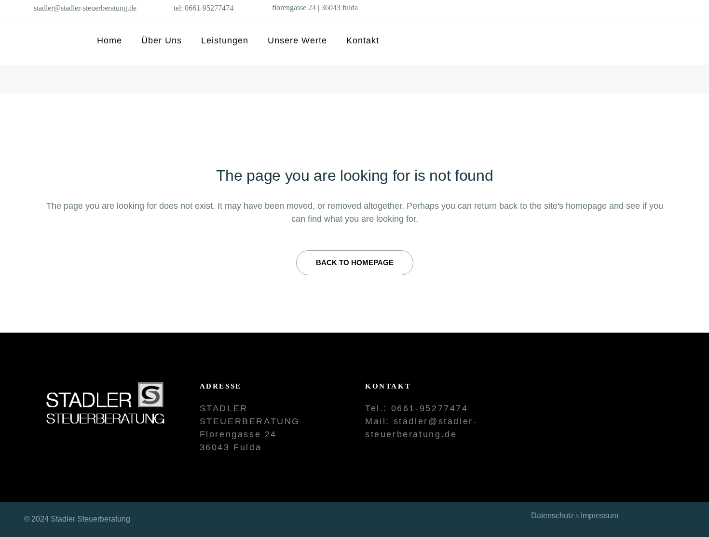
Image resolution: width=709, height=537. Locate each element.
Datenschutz (552, 515)
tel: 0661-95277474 (203, 8)
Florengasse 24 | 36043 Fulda (315, 7)
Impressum (599, 515)
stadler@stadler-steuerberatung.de (85, 8)
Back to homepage (355, 262)
